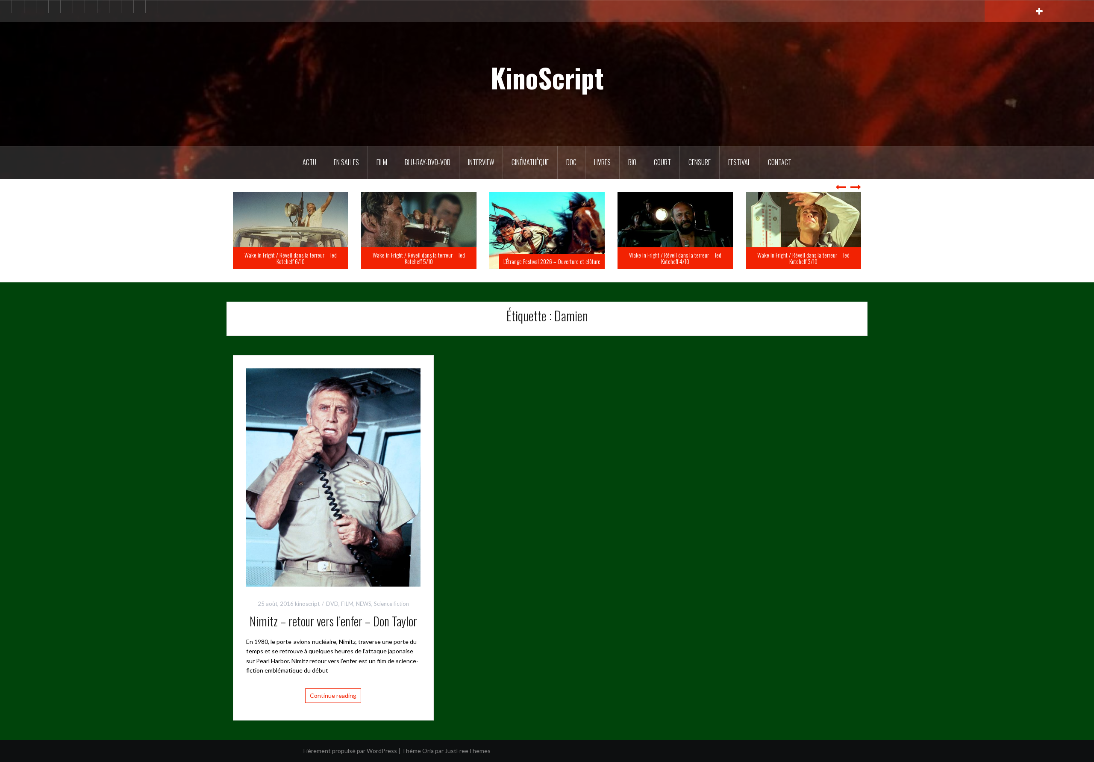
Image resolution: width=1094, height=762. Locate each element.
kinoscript (307, 603)
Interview (481, 162)
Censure (699, 162)
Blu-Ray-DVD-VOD (427, 162)
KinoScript (547, 77)
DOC (571, 162)
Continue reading (333, 695)
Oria (428, 750)
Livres (602, 162)
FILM (381, 162)
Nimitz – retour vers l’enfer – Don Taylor (333, 621)
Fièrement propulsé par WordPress (350, 750)
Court (662, 162)
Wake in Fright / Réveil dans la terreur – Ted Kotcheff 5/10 (547, 258)
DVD (332, 603)
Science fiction (391, 603)
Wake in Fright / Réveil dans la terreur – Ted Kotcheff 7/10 (290, 258)
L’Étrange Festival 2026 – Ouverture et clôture (680, 261)
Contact (779, 162)
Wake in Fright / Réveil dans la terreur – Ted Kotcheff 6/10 (419, 258)
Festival (739, 162)
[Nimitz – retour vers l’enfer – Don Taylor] (333, 476)
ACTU (309, 162)
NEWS (363, 603)
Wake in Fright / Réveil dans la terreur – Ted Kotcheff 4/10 (803, 258)
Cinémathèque (530, 162)
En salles (346, 162)
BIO (632, 162)
